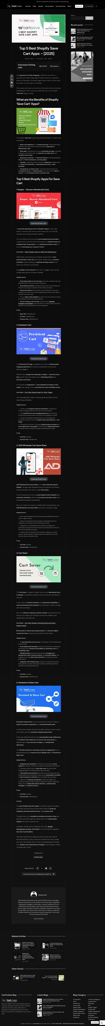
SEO (89, 1005)
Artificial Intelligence (94, 999)
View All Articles (39, 919)
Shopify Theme (92, 1013)
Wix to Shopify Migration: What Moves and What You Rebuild (85, 38)
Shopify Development (79, 1009)
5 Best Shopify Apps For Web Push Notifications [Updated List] (27, 977)
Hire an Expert (49, 6)
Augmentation (92, 1001)
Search (73, 15)
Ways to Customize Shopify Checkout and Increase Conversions (55, 956)
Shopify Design (92, 1007)
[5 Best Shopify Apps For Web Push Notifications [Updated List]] (16, 978)
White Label (76, 1015)
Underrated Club (64, 1)
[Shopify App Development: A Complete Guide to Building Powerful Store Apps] (17, 957)
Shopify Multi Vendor (79, 1013)
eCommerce (76, 1003)
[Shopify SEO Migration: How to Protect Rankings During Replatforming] (73, 31)
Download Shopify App (38, 223)
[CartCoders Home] (14, 6)
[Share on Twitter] (11, 79)
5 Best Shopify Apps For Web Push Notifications (40, 252)
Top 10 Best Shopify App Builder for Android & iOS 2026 (56, 945)
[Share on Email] (11, 82)
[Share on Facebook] (11, 76)
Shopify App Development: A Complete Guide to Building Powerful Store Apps (28, 956)
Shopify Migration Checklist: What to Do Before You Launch (85, 44)
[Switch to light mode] (96, 6)
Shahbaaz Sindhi (42, 895)
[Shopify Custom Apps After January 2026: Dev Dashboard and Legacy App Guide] (17, 945)
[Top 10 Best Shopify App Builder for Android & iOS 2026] (45, 945)
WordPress (76, 1017)
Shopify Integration (78, 1011)
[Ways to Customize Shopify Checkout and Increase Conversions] (45, 957)
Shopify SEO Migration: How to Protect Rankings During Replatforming (85, 31)
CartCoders (36, 1023)
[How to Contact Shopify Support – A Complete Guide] (61, 978)
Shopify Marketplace (94, 1011)
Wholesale (91, 1015)
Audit (34, 6)
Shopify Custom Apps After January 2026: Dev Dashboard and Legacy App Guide (28, 945)
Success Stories (60, 6)
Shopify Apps (39, 857)
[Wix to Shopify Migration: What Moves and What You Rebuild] (73, 39)
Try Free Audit (89, 6)
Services (28, 6)
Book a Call (79, 6)
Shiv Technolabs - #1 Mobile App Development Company (68, 1023)
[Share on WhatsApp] (11, 85)
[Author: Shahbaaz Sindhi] (34, 894)
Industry (40, 6)
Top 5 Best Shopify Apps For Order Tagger (38, 392)
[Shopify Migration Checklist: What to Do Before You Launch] (73, 45)
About (69, 6)
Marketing (91, 1003)
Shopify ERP (91, 1009)
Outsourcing (76, 1005)
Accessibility (77, 999)
